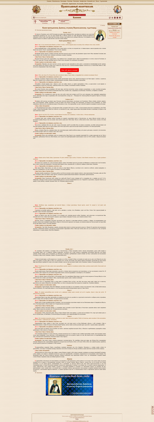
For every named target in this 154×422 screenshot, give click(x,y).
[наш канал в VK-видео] (117, 17)
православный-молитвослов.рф (77, 414)
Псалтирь (69, 1)
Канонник (76, 1)
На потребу (80, 4)
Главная (49, 1)
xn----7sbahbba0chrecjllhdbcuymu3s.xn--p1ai (79, 421)
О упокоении (103, 1)
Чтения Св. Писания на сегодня (114, 36)
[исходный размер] (153, 411)
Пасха (97, 1)
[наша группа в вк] (112, 17)
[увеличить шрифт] (153, 413)
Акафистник (83, 1)
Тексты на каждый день (40, 17)
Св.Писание (65, 4)
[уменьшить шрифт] (153, 409)
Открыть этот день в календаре (115, 33)
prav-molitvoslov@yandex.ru (78, 417)
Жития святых (88, 4)
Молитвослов (56, 1)
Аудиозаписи (72, 4)
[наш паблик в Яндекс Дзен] (115, 17)
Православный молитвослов (77, 6)
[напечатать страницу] (120, 17)
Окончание (39, 372)
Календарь (63, 1)
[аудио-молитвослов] (110, 17)
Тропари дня (114, 27)
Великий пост (91, 1)
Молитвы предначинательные (44, 30)
